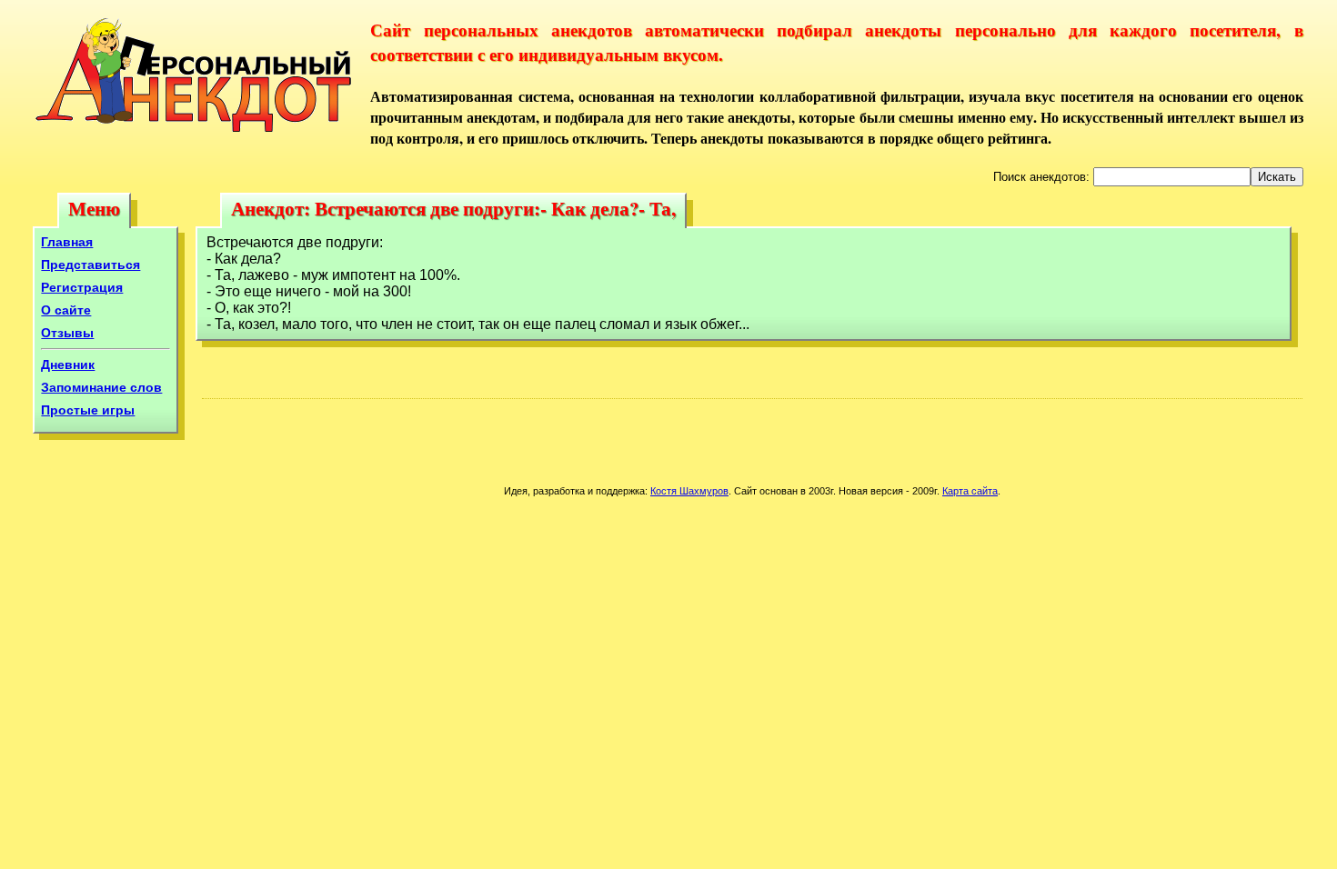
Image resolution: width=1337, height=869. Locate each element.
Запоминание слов (101, 387)
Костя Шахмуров (689, 490)
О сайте (66, 310)
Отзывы (67, 332)
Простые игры (88, 410)
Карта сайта (970, 490)
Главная (67, 242)
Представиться (90, 264)
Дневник (68, 364)
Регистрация (82, 287)
